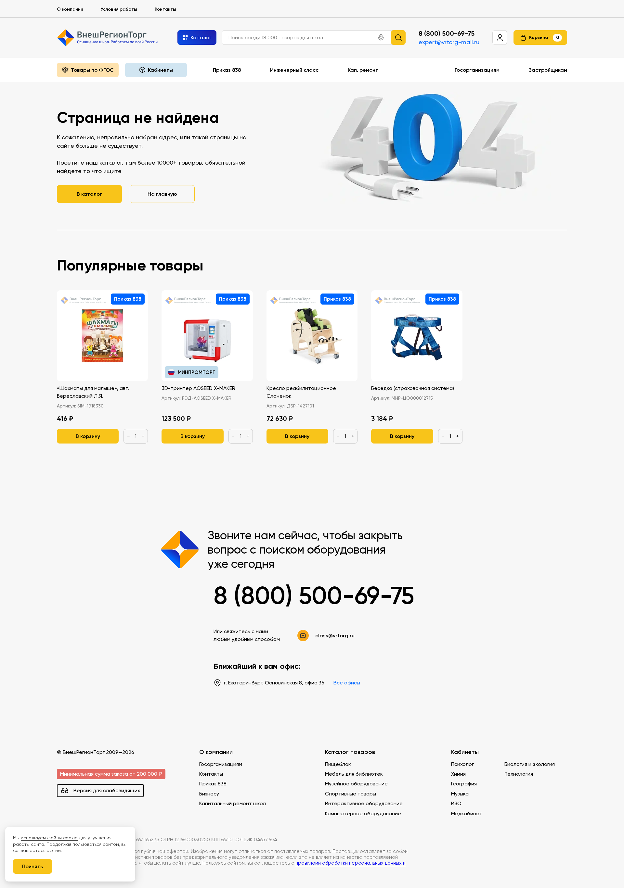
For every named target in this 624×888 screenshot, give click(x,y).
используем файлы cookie (49, 837)
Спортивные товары (350, 794)
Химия (458, 774)
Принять (32, 866)
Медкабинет (466, 813)
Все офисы (346, 683)
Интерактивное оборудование (364, 803)
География (464, 784)
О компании (70, 9)
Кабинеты (465, 752)
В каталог (89, 194)
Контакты (165, 9)
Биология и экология (529, 764)
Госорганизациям (477, 70)
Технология (518, 774)
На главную (162, 194)
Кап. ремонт (363, 70)
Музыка (460, 794)
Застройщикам (548, 70)
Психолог (462, 764)
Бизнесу (209, 794)
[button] (380, 37)
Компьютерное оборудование (363, 813)
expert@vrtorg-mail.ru (449, 42)
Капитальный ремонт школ (232, 803)
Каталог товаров (350, 752)
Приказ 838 (227, 70)
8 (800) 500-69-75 (446, 33)
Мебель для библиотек (354, 774)
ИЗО (456, 803)
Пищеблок (338, 764)
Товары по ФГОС (92, 70)
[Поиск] (398, 37)
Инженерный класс (294, 70)
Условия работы (119, 9)
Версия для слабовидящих (106, 790)
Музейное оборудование (356, 784)
